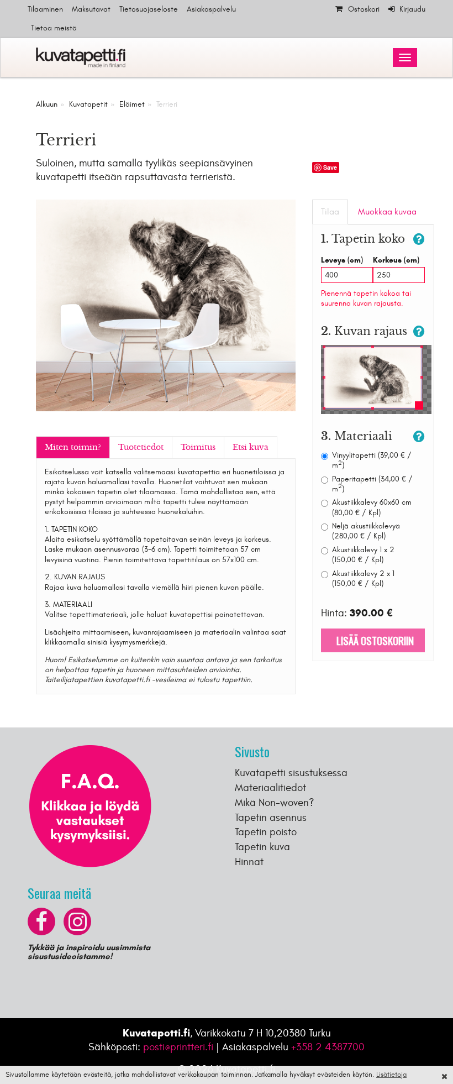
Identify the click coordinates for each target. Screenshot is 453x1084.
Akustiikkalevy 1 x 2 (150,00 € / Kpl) (363, 554)
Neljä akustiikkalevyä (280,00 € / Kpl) (366, 531)
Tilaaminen (45, 9)
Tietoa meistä (54, 28)
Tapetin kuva (262, 847)
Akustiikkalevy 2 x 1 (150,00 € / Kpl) (363, 578)
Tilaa (330, 212)
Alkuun (46, 104)
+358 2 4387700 (328, 1047)
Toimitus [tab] (198, 447)
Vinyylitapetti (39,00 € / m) (372, 460)
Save (330, 167)
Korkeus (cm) (396, 260)
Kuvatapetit (88, 104)
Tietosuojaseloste (148, 9)
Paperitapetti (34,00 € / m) (372, 484)
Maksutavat (91, 9)
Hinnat (249, 862)
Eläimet (132, 104)
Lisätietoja (391, 1074)
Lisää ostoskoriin (373, 640)
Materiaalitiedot (270, 788)
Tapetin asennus (271, 817)
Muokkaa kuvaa (387, 212)
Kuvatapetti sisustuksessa (291, 773)
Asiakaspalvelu (211, 9)
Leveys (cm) (342, 260)
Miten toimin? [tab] (73, 447)
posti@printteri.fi (178, 1047)
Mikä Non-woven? (274, 803)
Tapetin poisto (266, 832)
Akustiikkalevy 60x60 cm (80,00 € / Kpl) (372, 507)
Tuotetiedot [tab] (141, 447)
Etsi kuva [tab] (250, 447)
